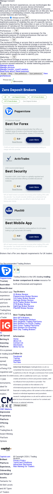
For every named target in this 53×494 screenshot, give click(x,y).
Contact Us (18, 343)
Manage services (7, 67)
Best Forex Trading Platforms (26, 325)
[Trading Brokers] (12, 80)
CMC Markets (6, 409)
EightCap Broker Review (23, 306)
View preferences (21, 74)
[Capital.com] (6, 454)
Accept (3, 74)
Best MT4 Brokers (21, 318)
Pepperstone (22, 111)
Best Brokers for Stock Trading (26, 323)
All (5, 97)
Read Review (17, 142)
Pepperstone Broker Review (25, 296)
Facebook (17, 356)
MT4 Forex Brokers (37, 97)
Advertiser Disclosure (22, 464)
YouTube (17, 362)
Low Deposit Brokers (19, 97)
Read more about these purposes (14, 71)
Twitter (16, 358)
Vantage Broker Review (23, 300)
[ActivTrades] (9, 162)
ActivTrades (22, 158)
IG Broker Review (20, 294)
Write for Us (18, 347)
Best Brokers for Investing (24, 327)
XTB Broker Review (21, 304)
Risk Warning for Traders (23, 466)
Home (15, 339)
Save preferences (35, 74)
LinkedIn (17, 360)
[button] (26, 3)
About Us (17, 341)
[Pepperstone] (9, 114)
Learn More (34, 140)
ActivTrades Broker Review (25, 302)
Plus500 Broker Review (23, 308)
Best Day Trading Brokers (24, 329)
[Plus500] (9, 213)
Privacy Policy (19, 460)
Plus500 (19, 210)
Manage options (7, 65)
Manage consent (20, 405)
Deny (10, 74)
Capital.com (5, 456)
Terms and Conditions (22, 462)
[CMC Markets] (6, 407)
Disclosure (17, 345)
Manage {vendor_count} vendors (14, 69)
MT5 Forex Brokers (10, 101)
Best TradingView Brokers (24, 319)
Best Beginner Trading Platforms (27, 321)
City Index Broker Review (24, 298)
